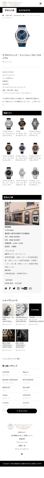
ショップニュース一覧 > (11, 359)
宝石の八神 (9, 10)
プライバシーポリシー (22, 449)
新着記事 (22, 439)
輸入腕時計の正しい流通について (22, 435)
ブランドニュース (22, 442)
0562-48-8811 (15, 237)
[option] (22, 35)
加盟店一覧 (21, 445)
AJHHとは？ (22, 432)
